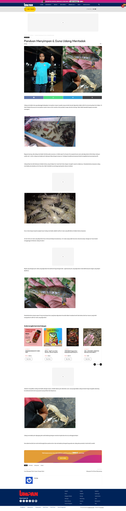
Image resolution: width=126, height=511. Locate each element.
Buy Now (29, 359)
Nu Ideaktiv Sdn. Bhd (91, 507)
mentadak (31, 465)
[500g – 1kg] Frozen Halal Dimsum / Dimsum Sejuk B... (51, 351)
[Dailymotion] (95, 9)
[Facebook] (87, 9)
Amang (25, 43)
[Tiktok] (92, 9)
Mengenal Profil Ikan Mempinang (94, 471)
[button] (99, 4)
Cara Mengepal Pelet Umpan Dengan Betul (34, 471)
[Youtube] (94, 9)
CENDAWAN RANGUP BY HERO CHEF (32, 351)
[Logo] (28, 4)
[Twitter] (90, 9)
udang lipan (36, 465)
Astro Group (102, 507)
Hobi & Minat (30, 35)
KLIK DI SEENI (63, 458)
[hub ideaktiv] (102, 4)
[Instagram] (89, 9)
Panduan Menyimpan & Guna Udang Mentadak (55, 41)
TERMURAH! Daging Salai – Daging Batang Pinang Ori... (71, 351)
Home (25, 35)
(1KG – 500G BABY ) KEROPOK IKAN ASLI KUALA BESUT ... (91, 351)
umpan (42, 465)
